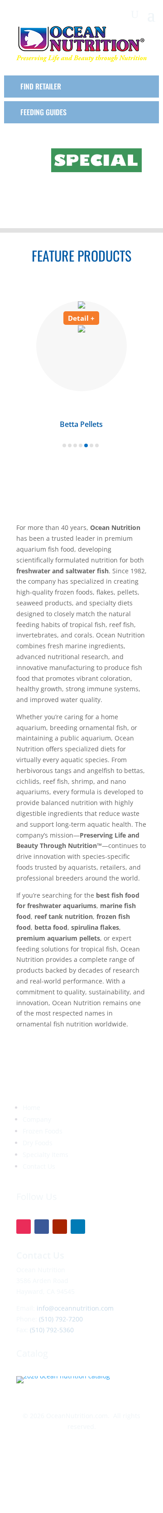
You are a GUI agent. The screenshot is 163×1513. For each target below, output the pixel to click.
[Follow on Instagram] (23, 1226)
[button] (64, 445)
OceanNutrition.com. (78, 1415)
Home (31, 1107)
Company (37, 1119)
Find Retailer (40, 86)
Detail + (81, 318)
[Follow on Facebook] (41, 1226)
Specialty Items (45, 1154)
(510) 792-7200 (61, 1319)
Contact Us (39, 1166)
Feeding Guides (43, 112)
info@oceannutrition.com (75, 1308)
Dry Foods (38, 1142)
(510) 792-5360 (52, 1330)
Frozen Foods (42, 1131)
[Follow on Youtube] (60, 1226)
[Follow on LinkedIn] (78, 1226)
